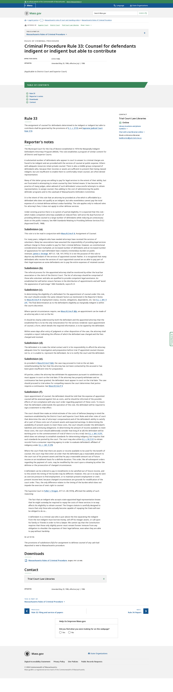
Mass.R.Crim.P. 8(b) (69, 311)
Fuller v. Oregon (51, 491)
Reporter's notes (36, 96)
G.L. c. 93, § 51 (88, 439)
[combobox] (121, 13)
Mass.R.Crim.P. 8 (68, 233)
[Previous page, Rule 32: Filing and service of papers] (26, 611)
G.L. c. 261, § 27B (46, 445)
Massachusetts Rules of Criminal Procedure (97, 20)
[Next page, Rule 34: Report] (145, 611)
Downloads (34, 99)
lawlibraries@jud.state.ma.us (130, 138)
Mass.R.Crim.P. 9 (56, 386)
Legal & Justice (33, 20)
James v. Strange (40, 253)
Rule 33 (32, 93)
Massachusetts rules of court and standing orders (62, 20)
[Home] (25, 20)
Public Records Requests (91, 661)
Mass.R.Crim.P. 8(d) (45, 363)
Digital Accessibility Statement (37, 661)
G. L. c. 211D (73, 128)
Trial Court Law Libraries (70, 25)
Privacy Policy (59, 661)
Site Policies (73, 661)
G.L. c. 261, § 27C (95, 433)
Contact (33, 102)
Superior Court (43, 25)
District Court (55, 25)
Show (85, 25)
